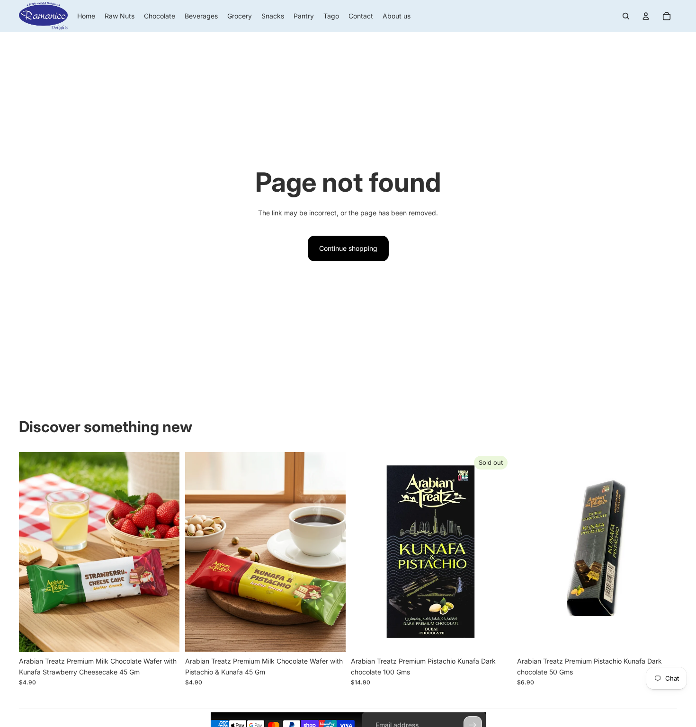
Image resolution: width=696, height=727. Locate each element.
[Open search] (626, 16)
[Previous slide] (33, 552)
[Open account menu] (645, 16)
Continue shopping (348, 248)
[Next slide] (165, 552)
